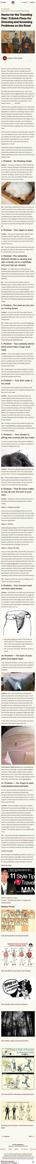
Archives (33, 1149)
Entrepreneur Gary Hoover (9, 527)
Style (8, 9)
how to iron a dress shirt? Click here (11, 339)
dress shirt (31, 323)
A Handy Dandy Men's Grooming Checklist (14, 935)
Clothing (5, 9)
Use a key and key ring (11, 639)
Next (30, 1136)
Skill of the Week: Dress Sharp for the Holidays (16, 971)
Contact (3, 1149)
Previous (7, 1136)
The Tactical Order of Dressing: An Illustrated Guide (17, 1094)
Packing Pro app (28, 840)
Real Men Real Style (14, 900)
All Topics (24, 1149)
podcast (32, 2)
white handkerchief (12, 563)
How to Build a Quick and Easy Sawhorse (14, 1004)
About (16, 1149)
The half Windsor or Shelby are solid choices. (19, 425)
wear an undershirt (14, 581)
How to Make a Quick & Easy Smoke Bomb (14, 1041)
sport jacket (26, 779)
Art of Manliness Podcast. (26, 474)
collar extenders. (10, 430)
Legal (10, 1149)
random (25, 2)
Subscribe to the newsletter (9, 1163)
